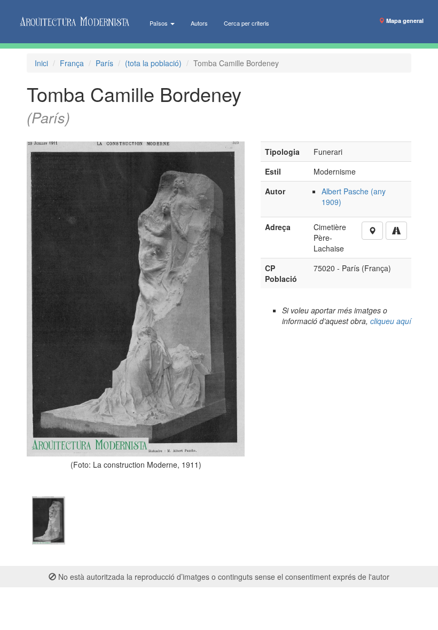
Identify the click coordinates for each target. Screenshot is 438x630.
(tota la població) (153, 63)
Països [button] (159, 23)
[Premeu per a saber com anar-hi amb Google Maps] (396, 231)
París (104, 63)
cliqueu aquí (390, 321)
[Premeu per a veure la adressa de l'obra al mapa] (372, 231)
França (72, 63)
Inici (41, 63)
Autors (199, 23)
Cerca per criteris (246, 23)
